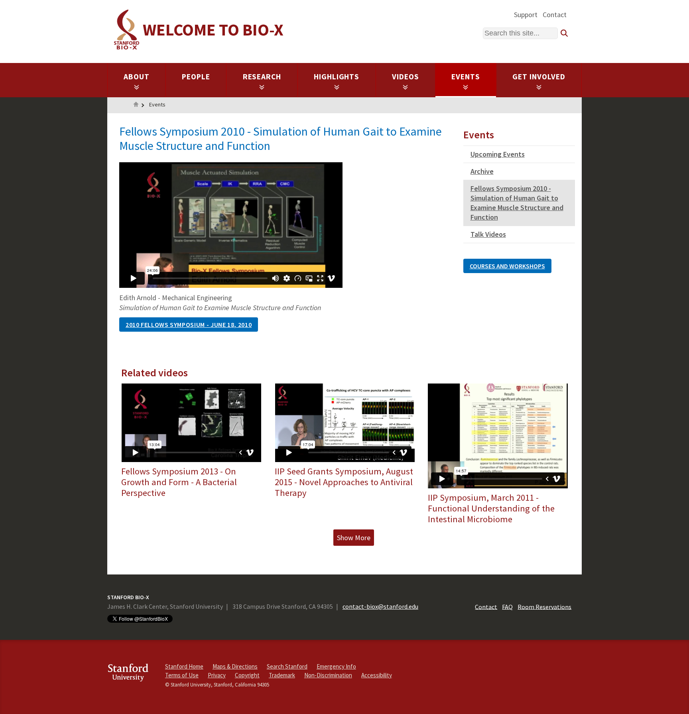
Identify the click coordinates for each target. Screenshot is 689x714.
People (196, 76)
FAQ (507, 606)
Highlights (337, 76)
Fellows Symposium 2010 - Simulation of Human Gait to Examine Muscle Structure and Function (516, 203)
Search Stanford (287, 666)
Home (136, 105)
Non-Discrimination (328, 675)
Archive (482, 171)
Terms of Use (182, 675)
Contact (555, 14)
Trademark (282, 675)
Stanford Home (184, 666)
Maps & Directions (235, 666)
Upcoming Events (497, 154)
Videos (405, 76)
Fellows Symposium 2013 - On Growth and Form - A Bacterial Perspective (179, 482)
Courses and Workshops (507, 266)
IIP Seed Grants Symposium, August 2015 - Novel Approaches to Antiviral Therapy (344, 482)
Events (465, 76)
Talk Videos (488, 234)
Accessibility (376, 675)
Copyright (247, 675)
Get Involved (538, 76)
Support (525, 14)
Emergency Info (336, 666)
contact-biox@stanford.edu (380, 606)
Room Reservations (544, 606)
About (137, 76)
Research (262, 76)
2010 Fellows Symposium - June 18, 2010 (189, 324)
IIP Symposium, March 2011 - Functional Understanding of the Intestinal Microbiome (491, 508)
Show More (353, 537)
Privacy (217, 675)
